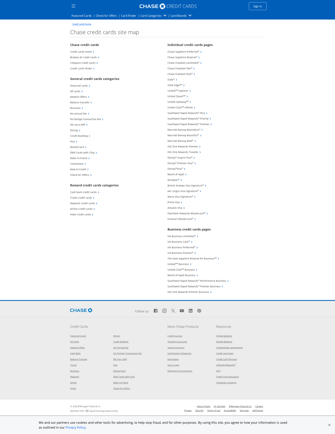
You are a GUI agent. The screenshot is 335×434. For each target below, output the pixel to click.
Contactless (78, 163)
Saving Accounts (176, 347)
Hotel (73, 388)
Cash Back (75, 353)
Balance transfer (81, 102)
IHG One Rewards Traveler (184, 152)
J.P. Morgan (219, 406)
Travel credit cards (82, 197)
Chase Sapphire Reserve (184, 57)
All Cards (74, 341)
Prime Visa (175, 202)
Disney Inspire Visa (181, 157)
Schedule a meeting (226, 382)
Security (199, 410)
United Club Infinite (181, 107)
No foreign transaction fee (86, 119)
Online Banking (224, 335)
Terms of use (213, 410)
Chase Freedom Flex (181, 68)
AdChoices (257, 410)
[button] (329, 425)
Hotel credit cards (82, 214)
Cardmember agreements (229, 347)
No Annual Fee (120, 347)
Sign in (260, 6)
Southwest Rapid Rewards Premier (190, 124)
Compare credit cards (84, 62)
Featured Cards (83, 16)
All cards (76, 91)
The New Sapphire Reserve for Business (193, 258)
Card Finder (130, 16)
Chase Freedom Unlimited (185, 62)
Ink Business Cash (180, 241)
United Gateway (179, 101)
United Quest (178, 96)
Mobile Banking (224, 341)
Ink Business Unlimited (183, 236)
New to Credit (79, 169)
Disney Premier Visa (182, 163)
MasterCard (78, 147)
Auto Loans (173, 365)
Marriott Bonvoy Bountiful (185, 135)
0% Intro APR (120, 359)
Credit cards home (81, 24)
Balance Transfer (78, 359)
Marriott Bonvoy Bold (182, 141)
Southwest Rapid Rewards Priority (189, 118)
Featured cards (80, 85)
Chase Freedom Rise (181, 74)
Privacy (188, 410)
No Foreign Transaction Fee (127, 353)
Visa (73, 141)
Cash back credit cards (84, 192)
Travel (73, 365)
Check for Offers (107, 16)
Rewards (74, 376)
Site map (244, 410)
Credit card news (224, 353)
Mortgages (173, 359)
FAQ (218, 370)
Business (76, 108)
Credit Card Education (227, 376)
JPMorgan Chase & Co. (240, 406)
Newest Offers (80, 96)
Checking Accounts (177, 341)
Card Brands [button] (182, 16)
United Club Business (183, 269)
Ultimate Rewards (226, 365)
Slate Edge (176, 85)
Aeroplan (175, 180)
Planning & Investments (180, 370)
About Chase (203, 406)
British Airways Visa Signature (187, 185)
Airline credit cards (82, 208)
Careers (259, 406)
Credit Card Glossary (226, 359)
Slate (172, 79)
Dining (75, 130)
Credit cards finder (82, 68)
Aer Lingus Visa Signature (184, 191)
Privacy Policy (76, 427)
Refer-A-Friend (80, 158)
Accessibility (230, 410)
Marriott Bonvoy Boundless (185, 129)
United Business (180, 264)
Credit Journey (175, 335)
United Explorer (179, 90)
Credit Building (80, 135)
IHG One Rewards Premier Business (190, 292)
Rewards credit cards (84, 203)
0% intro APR (79, 124)
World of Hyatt (177, 174)
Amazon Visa (176, 207)
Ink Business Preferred (183, 247)
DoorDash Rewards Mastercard (188, 213)
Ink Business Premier (182, 253)
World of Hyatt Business (183, 275)
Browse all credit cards (84, 57)
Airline (73, 382)
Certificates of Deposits (179, 353)
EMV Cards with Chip (83, 152)
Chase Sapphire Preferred (185, 51)
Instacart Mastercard (182, 219)
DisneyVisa (176, 168)
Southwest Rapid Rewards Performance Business (198, 280)
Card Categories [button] (154, 16)
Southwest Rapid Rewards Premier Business (195, 286)
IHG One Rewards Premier (184, 146)
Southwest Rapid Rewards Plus (188, 113)
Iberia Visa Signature (182, 196)
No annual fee (79, 113)
